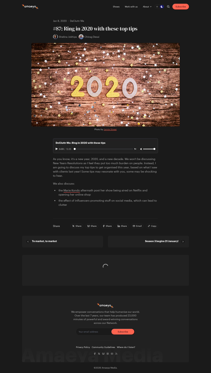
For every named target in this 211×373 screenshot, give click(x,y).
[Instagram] (107, 353)
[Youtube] (112, 353)
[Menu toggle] (151, 6)
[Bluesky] (103, 353)
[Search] (168, 6)
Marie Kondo (71, 190)
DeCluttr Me (77, 20)
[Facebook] (94, 353)
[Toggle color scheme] (159, 6)
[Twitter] (99, 353)
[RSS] (116, 353)
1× (135, 149)
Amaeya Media (109, 367)
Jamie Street (110, 129)
